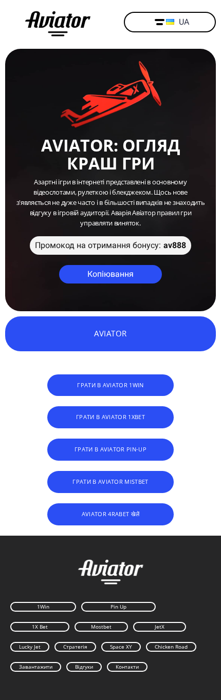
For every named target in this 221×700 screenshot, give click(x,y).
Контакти (127, 666)
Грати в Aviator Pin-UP (110, 449)
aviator (110, 333)
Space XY (121, 646)
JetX (159, 626)
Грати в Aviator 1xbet (110, 417)
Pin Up (118, 606)
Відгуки (84, 666)
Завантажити (35, 666)
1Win (43, 606)
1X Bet (40, 626)
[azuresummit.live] (58, 22)
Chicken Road (171, 646)
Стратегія (75, 646)
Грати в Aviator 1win (110, 385)
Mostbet (101, 626)
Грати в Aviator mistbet (110, 481)
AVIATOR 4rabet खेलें (111, 514)
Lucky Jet (30, 646)
